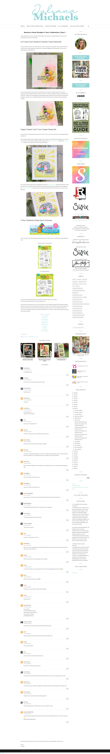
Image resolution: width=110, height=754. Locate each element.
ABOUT (74, 484)
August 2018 (77, 418)
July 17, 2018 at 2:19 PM (27, 463)
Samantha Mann (45, 322)
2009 (75, 466)
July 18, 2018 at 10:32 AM (27, 596)
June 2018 (77, 441)
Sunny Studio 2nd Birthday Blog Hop (82, 377)
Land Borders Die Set (52, 184)
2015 (75, 454)
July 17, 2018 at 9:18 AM (27, 369)
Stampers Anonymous (77, 288)
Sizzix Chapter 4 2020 (77, 301)
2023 (75, 398)
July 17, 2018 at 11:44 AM (27, 431)
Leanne (25, 595)
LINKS (73, 489)
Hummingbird (26, 473)
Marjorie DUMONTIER (28, 712)
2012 (75, 460)
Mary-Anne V (26, 461)
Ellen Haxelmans (44, 319)
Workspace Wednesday (78, 317)
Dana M (25, 555)
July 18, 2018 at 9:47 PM (27, 683)
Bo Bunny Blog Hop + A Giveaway (82, 371)
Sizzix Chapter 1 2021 (77, 297)
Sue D (25, 631)
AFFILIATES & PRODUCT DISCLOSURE (80, 487)
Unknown (26, 429)
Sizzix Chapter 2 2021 (77, 308)
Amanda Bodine (45, 316)
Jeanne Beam (26, 408)
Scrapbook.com (82, 281)
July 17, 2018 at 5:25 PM (27, 515)
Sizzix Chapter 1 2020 (77, 299)
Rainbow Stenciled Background (81, 421)
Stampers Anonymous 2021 (78, 315)
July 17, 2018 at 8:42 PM (27, 535)
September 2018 (78, 416)
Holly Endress (44, 317)
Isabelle (25, 641)
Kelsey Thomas (27, 661)
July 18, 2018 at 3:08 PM (27, 643)
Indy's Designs (27, 671)
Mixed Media (75, 292)
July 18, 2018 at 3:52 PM (27, 653)
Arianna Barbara (27, 388)
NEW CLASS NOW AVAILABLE (81, 57)
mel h (25, 533)
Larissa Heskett (45, 320)
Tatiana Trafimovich (45, 330)
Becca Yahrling (27, 439)
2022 (75, 400)
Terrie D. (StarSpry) (28, 523)
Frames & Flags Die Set (53, 140)
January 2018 (77, 449)
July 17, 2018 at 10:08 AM (27, 389)
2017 (75, 451)
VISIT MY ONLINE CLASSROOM (80, 85)
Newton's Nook (34, 336)
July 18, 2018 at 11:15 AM (27, 623)
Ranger (85, 297)
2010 (75, 464)
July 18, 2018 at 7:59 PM (27, 663)
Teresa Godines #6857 (28, 493)
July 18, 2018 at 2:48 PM (27, 633)
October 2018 (77, 414)
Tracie (25, 585)
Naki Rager (44, 327)
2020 (75, 404)
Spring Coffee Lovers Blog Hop (82, 382)
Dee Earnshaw (27, 398)
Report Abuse (75, 572)
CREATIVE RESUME (76, 485)
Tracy (25, 651)
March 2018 (77, 445)
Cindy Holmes (27, 543)
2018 (75, 408)
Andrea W (26, 702)
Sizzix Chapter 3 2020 (77, 295)
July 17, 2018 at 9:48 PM (27, 545)
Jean (25, 419)
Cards (29, 336)
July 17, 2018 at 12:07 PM (27, 441)
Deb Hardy (26, 449)
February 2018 (77, 447)
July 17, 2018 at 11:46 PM (27, 566)
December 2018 (78, 410)
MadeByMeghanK (27, 503)
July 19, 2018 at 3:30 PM (27, 703)
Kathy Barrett (27, 681)
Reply (67, 374)
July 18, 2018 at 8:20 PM (27, 673)
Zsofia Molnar (44, 325)
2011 (75, 462)
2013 (75, 458)
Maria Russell (44, 329)
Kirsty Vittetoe (27, 513)
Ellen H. (25, 575)
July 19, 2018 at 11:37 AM (27, 693)
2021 (75, 402)
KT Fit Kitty (26, 378)
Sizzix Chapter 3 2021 (77, 310)
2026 (75, 392)
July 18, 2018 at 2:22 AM (27, 576)
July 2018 (76, 419)
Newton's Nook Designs (45, 314)
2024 (75, 396)
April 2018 (77, 443)
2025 (75, 394)
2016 (75, 453)
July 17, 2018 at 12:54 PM (27, 451)
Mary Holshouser (27, 605)
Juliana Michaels (44, 324)
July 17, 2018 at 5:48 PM (27, 525)
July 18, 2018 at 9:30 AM (27, 586)
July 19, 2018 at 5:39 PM (27, 713)
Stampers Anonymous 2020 (79, 290)
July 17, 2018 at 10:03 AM (27, 379)
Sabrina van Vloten (28, 621)
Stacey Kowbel (27, 691)
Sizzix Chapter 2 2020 (77, 306)
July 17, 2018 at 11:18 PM (27, 556)
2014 (75, 456)
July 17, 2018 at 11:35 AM (27, 421)
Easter (77, 286)
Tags (74, 286)
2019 (75, 406)
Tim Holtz (79, 279)
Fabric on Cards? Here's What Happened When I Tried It (81, 355)
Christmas (75, 281)
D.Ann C (25, 565)
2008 (75, 468)
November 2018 (78, 412)
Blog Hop (26, 336)
